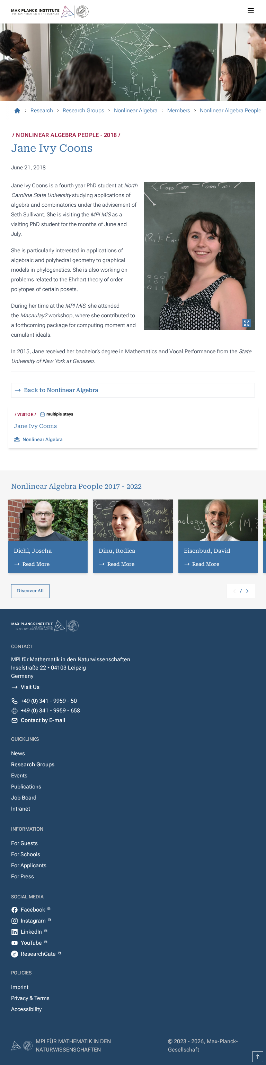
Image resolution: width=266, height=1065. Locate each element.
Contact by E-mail (43, 720)
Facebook (33, 909)
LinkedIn (32, 931)
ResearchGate (39, 954)
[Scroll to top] (257, 1056)
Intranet (20, 808)
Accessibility (26, 1009)
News (18, 753)
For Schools (25, 854)
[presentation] (199, 256)
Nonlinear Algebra (43, 439)
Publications (26, 786)
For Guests (24, 843)
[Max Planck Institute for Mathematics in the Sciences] (17, 110)
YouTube (32, 943)
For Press (22, 876)
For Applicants (28, 865)
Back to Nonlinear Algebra (61, 390)
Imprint (19, 987)
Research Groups (32, 764)
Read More (36, 564)
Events (19, 775)
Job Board (23, 797)
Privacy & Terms (30, 998)
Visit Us (30, 687)
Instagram (34, 920)
